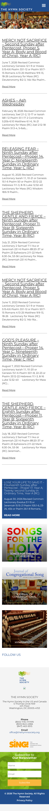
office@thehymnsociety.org (24, 732)
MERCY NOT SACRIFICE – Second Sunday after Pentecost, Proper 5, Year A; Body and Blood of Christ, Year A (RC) (24, 48)
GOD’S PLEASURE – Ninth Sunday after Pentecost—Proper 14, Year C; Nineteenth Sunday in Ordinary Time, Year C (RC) (23, 349)
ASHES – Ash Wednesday (14, 102)
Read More (8, 86)
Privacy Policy (24, 800)
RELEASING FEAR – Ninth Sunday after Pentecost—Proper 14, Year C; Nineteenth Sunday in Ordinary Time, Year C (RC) (23, 158)
